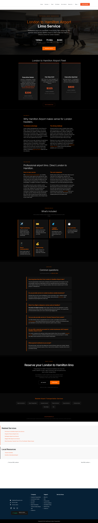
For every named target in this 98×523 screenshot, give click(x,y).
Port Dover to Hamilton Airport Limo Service (14, 431)
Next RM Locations (86, 462)
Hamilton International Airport (11, 455)
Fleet (52, 4)
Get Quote (43, 382)
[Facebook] (11, 508)
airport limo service (37, 149)
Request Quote (49, 48)
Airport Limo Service (21, 403)
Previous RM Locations (13, 462)
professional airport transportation (32, 174)
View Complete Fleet (49, 104)
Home (41, 4)
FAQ (53, 406)
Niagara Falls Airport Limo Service (12, 438)
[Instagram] (17, 508)
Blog (76, 4)
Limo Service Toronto (35, 499)
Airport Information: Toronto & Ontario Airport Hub (36, 506)
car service (65, 191)
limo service (60, 297)
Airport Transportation (33, 403)
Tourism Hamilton (9, 452)
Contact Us (33, 510)
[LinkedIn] (14, 508)
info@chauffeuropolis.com (52, 387)
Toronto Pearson (32, 321)
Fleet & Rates (46, 406)
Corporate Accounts (44, 403)
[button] (85, 4)
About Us (70, 4)
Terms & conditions (47, 502)
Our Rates (57, 4)
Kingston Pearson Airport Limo (11, 433)
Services (46, 4)
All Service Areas (77, 403)
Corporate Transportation (36, 497)
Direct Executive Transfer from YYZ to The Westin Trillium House (19, 441)
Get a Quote (64, 4)
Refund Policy (46, 506)
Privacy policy (46, 500)
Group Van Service (66, 403)
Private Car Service (55, 403)
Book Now (54, 382)
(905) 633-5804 (54, 273)
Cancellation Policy (47, 504)
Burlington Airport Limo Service (12, 436)
